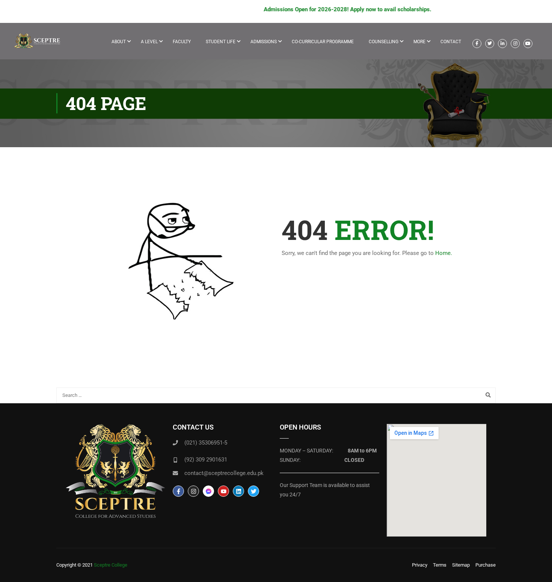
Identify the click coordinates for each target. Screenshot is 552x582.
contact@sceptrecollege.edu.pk (224, 473)
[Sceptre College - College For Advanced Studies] (39, 44)
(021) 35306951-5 (205, 442)
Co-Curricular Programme (323, 41)
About (119, 41)
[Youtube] (223, 491)
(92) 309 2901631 (205, 459)
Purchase (485, 565)
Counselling (383, 41)
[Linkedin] (238, 491)
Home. (443, 253)
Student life (220, 41)
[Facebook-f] (178, 491)
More (419, 41)
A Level (149, 41)
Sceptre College (110, 565)
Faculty (182, 41)
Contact (450, 41)
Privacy (419, 565)
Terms (439, 565)
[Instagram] (193, 491)
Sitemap (461, 565)
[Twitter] (253, 491)
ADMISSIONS (263, 41)
